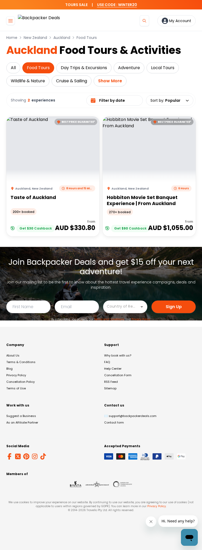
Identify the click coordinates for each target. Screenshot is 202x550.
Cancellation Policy (20, 382)
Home (11, 37)
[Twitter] (18, 456)
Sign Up (174, 307)
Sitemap (110, 388)
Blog (9, 368)
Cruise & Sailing (71, 81)
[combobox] (121, 306)
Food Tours (87, 37)
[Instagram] (35, 456)
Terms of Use (16, 388)
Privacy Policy (141, 319)
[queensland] (122, 484)
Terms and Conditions (109, 319)
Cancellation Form (118, 375)
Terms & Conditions (21, 362)
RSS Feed (111, 382)
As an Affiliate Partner (22, 422)
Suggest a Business (21, 416)
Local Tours (162, 68)
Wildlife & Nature (28, 81)
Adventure (129, 68)
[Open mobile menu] (10, 21)
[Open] (141, 306)
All (13, 68)
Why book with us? (117, 355)
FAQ (107, 362)
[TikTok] (43, 456)
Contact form (114, 422)
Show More (110, 81)
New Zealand (35, 37)
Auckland (61, 37)
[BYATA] (75, 484)
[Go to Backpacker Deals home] (39, 21)
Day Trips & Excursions (84, 68)
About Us (12, 355)
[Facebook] (9, 456)
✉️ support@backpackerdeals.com (130, 416)
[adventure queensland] (97, 484)
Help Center (113, 368)
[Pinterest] (26, 456)
